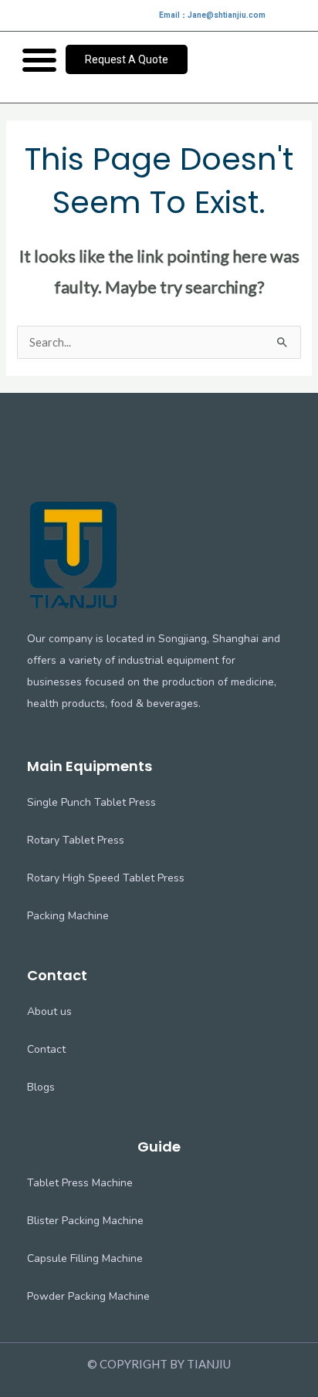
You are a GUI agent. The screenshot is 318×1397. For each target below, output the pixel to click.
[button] (39, 59)
